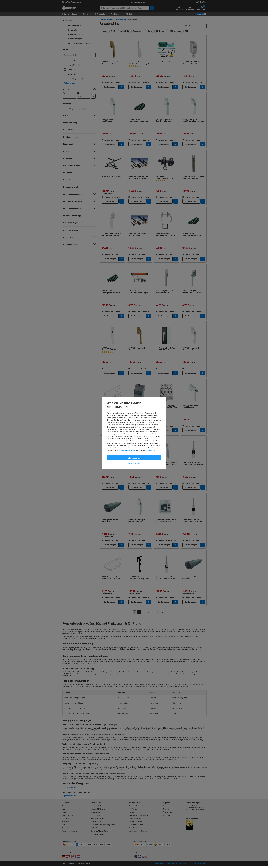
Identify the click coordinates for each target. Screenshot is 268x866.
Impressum (150, 450)
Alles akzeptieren (134, 458)
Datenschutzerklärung (128, 450)
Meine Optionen (134, 463)
